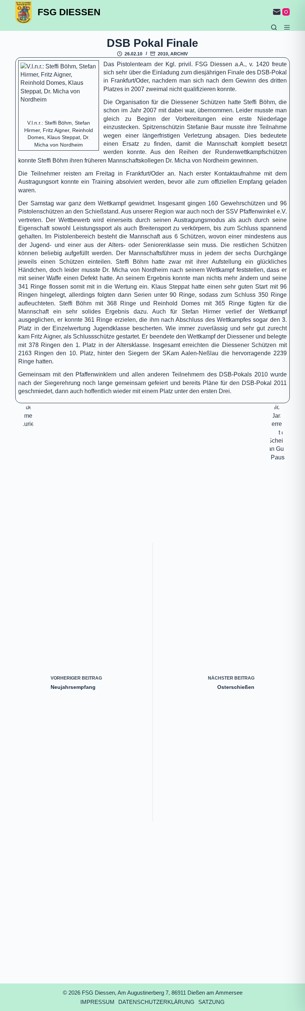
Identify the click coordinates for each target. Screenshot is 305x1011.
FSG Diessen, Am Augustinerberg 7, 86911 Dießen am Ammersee (162, 992)
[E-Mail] (276, 12)
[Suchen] (274, 27)
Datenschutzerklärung (156, 1002)
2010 (163, 54)
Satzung (211, 1002)
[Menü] (287, 27)
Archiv (179, 54)
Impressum (97, 1002)
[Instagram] (286, 12)
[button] (58, 90)
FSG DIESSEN (69, 12)
